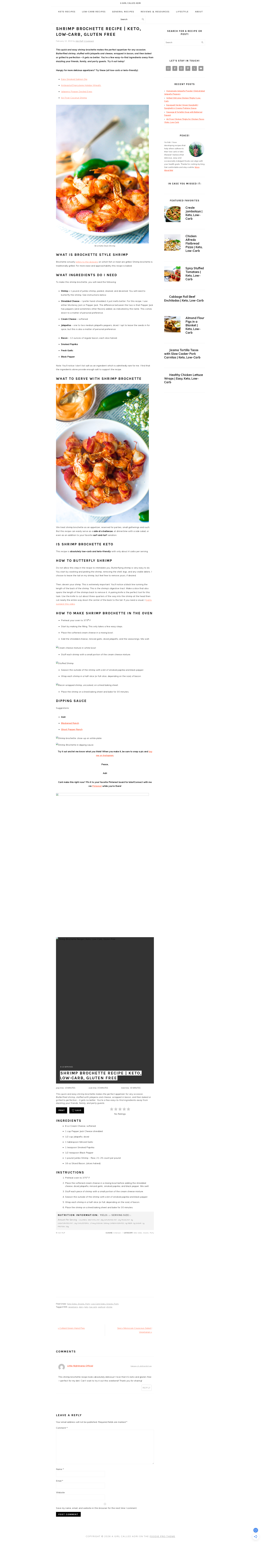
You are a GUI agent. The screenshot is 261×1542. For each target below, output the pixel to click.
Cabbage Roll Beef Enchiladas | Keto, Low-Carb (184, 298)
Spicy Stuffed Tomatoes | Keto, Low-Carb (195, 273)
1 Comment (89, 41)
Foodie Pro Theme (162, 1536)
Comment (62, 1427)
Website (60, 1492)
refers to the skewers (87, 261)
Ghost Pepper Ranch (72, 729)
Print (61, 1110)
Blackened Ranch (70, 723)
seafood (101, 1307)
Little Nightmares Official (80, 1365)
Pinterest (97, 786)
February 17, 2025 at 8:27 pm (141, 1366)
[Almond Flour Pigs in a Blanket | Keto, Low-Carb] (172, 324)
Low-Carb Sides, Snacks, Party (105, 1304)
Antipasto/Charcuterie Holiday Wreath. (81, 85)
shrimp (109, 1307)
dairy (81, 1307)
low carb (93, 1307)
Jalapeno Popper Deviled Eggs (76, 91)
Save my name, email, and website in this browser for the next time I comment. (96, 1508)
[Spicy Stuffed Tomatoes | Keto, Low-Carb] (172, 274)
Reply (146, 1387)
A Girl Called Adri (130, 3)
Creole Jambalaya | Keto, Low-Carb (194, 213)
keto (86, 1307)
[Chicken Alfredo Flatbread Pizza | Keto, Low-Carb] (172, 242)
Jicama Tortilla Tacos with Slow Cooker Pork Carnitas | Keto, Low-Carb (182, 353)
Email (59, 1480)
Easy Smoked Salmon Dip (74, 79)
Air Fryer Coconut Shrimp (74, 97)
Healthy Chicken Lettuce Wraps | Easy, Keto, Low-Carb (183, 378)
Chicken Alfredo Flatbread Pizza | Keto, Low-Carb (194, 243)
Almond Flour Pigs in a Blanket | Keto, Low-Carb (195, 325)
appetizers (73, 1307)
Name (60, 1469)
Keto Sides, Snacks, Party (78, 1304)
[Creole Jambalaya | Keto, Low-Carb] (172, 214)
